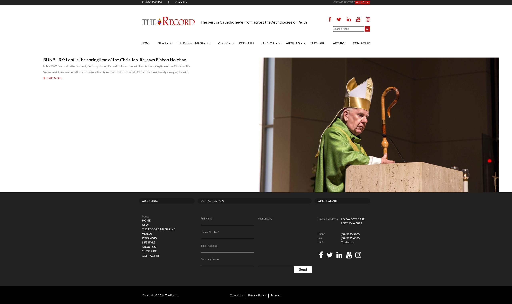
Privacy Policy (257, 295)
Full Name (207, 218)
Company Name (210, 259)
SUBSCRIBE (318, 43)
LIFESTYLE (268, 43)
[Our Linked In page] (348, 19)
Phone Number (210, 232)
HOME (146, 43)
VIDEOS (223, 43)
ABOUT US (293, 43)
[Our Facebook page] (331, 19)
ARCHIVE (339, 43)
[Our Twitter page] (339, 19)
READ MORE (53, 78)
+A (362, 2)
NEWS (162, 43)
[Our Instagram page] (366, 19)
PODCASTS (246, 43)
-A (357, 2)
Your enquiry (265, 218)
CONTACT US (361, 43)
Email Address (209, 245)
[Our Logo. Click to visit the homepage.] (168, 21)
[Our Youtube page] (358, 19)
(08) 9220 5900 (152, 2)
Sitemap (275, 295)
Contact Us (348, 242)
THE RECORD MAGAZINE (193, 43)
